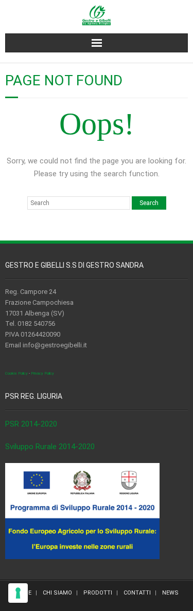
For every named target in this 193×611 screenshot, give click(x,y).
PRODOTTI (97, 592)
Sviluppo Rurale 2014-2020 (50, 446)
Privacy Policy (42, 373)
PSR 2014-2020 (31, 424)
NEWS (170, 592)
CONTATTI (137, 592)
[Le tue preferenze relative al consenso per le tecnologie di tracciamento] (18, 593)
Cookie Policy (16, 373)
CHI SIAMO (57, 592)
